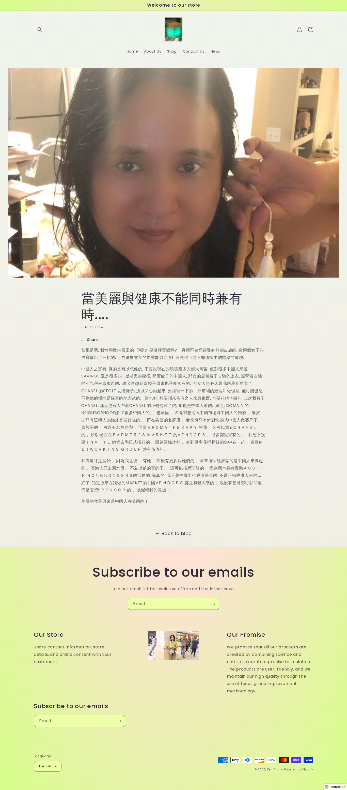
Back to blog (177, 533)
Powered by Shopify (298, 769)
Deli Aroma (276, 769)
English (45, 766)
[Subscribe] (213, 604)
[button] (39, 29)
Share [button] (92, 339)
